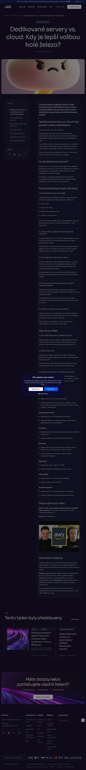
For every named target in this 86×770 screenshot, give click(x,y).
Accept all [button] (51, 389)
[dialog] (43, 385)
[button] (43, 394)
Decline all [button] (36, 389)
